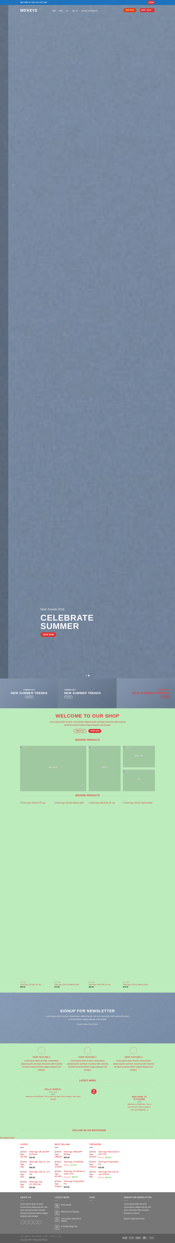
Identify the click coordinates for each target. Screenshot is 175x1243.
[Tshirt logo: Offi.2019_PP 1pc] (105, 890)
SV (67, 11)
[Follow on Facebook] (81, 2)
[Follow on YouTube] (93, 2)
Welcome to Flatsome (139, 1098)
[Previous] (6, 339)
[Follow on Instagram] (84, 2)
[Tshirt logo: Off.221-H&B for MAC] (139, 890)
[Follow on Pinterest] (40, 1222)
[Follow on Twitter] (86, 2)
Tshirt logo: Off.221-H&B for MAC (135, 984)
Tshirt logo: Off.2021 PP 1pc (30, 984)
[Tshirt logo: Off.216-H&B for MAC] (70, 890)
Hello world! (53, 1089)
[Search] (50, 11)
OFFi (61, 11)
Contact (52, 1236)
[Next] (168, 339)
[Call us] (91, 2)
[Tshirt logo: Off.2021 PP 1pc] (36, 890)
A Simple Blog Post (69, 1226)
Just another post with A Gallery (71, 1220)
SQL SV (75, 11)
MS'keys (28, 10)
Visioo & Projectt (90, 11)
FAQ (59, 1236)
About (27, 1236)
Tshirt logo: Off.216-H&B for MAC (66, 984)
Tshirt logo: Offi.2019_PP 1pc (100, 984)
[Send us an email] (88, 2)
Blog (45, 1236)
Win (54, 11)
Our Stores (37, 1236)
